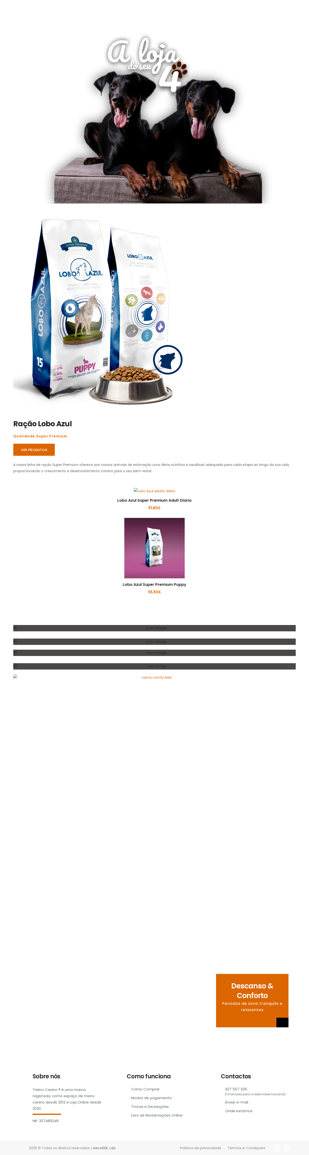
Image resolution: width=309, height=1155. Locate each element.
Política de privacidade (200, 1147)
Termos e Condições (246, 1147)
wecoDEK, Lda (104, 1148)
